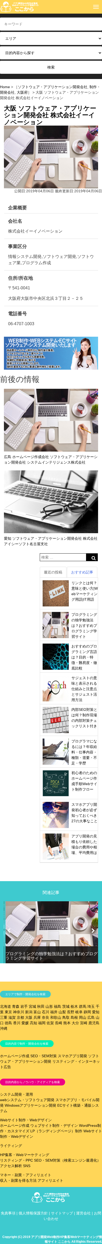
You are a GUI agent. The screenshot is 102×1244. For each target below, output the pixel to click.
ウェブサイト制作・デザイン (54, 1125)
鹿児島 (93, 1023)
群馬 (82, 1006)
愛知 (95, 1012)
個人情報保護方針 (33, 1213)
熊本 (67, 1023)
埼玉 (91, 1006)
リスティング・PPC (16, 1160)
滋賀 (12, 1017)
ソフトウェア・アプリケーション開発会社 (52, 87)
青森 (15, 1006)
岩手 (24, 1006)
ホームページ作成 (14, 1056)
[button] (9, 930)
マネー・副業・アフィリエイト (25, 1175)
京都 (20, 1017)
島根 (74, 1017)
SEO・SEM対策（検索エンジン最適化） (67, 1160)
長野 (70, 1012)
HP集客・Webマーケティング (24, 1155)
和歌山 (55, 1017)
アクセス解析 (11, 1166)
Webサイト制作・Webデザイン (26, 1120)
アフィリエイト (50, 1180)
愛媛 (25, 1023)
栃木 (74, 1006)
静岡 (87, 1012)
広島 (91, 1017)
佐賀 (50, 1023)
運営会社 (83, 1213)
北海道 (5, 1006)
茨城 (66, 1006)
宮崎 (83, 1023)
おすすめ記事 (82, 572)
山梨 (62, 1012)
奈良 (45, 1017)
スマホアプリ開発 (72, 1056)
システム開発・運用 (16, 1094)
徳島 (8, 1023)
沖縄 (3, 1028)
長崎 (58, 1023)
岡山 (82, 1017)
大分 (75, 1023)
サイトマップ (62, 1213)
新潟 (28, 1012)
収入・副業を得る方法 (18, 1180)
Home (5, 87)
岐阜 (79, 1012)
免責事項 (8, 1213)
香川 (16, 1023)
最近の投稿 (53, 572)
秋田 (40, 1006)
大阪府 (22, 92)
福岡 (42, 1023)
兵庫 (37, 1017)
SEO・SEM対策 (43, 1056)
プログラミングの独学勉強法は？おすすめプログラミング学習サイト (84, 625)
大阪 (28, 1017)
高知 (33, 1023)
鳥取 (66, 1017)
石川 (45, 1012)
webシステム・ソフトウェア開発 (27, 1100)
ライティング (11, 1146)
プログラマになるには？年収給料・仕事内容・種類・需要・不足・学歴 (84, 752)
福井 (54, 1012)
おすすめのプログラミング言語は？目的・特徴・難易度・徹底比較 (84, 657)
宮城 (32, 1006)
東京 (8, 1012)
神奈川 (18, 1012)
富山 (37, 1012)
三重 (3, 1017)
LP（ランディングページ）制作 (56, 1131)
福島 (57, 1006)
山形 (49, 1006)
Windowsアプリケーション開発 (30, 1105)
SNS (26, 1166)
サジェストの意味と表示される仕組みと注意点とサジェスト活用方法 (84, 689)
